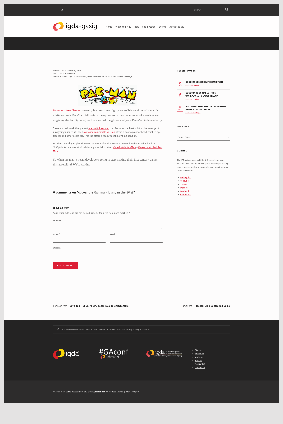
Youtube (199, 357)
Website (57, 248)
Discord (184, 187)
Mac (110, 77)
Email (113, 234)
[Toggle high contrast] (62, 10)
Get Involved (149, 26)
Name (56, 234)
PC (132, 77)
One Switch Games (121, 77)
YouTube (184, 180)
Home (109, 26)
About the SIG (177, 26)
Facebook (184, 191)
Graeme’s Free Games (66, 110)
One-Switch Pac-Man (124, 147)
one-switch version (98, 128)
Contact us (185, 194)
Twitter (183, 184)
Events (162, 26)
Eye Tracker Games (77, 77)
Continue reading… (192, 85)
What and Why (123, 26)
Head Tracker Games (97, 77)
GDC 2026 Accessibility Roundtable (204, 82)
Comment (58, 220)
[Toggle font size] (73, 10)
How (136, 26)
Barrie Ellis (70, 74)
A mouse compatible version (99, 132)
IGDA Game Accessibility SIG (73, 391)
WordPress (111, 391)
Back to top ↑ (132, 391)
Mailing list (185, 177)
